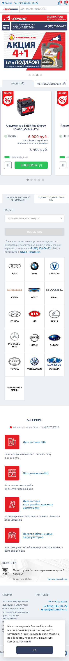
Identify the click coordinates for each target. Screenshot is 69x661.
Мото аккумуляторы (13, 608)
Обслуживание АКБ (35, 473)
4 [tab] (40, 75)
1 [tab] (29, 75)
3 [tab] (37, 75)
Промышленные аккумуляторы (10, 616)
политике (25, 641)
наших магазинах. (30, 251)
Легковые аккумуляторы (15, 601)
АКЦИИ (15, 83)
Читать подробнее (57, 578)
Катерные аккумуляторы (15, 612)
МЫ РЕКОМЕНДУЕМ (49, 83)
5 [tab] (42, 179)
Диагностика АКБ (34, 442)
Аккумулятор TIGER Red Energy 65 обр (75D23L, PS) (26, 127)
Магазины (40, 9)
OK (34, 650)
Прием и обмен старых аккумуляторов (38, 535)
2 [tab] (33, 75)
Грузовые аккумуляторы (15, 604)
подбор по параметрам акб (51, 198)
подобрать (34, 231)
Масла (29, 9)
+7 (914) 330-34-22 (40, 248)
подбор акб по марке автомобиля (18, 198)
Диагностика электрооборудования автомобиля (38, 504)
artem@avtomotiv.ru (54, 609)
